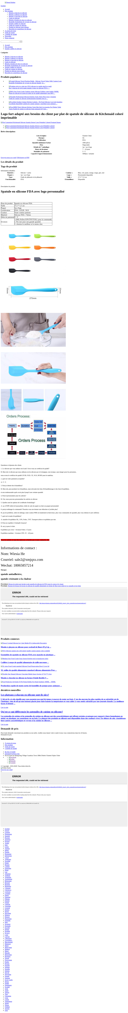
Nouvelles (8, 36)
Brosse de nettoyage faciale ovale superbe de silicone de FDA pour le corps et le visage (35, 584)
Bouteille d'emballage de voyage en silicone (22, 22)
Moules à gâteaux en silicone (18, 14)
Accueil (7, 9)
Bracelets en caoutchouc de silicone (20, 29)
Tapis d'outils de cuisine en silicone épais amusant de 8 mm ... (28, 109)
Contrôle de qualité (11, 34)
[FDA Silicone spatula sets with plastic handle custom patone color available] (25, 651)
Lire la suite (4, 707)
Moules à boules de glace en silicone (20, 20)
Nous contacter (9, 38)
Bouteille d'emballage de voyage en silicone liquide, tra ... (27, 83)
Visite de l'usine (10, 32)
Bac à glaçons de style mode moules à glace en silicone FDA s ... (29, 88)
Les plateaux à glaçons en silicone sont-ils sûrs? (25, 695)
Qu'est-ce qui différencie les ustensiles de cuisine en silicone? (32, 711)
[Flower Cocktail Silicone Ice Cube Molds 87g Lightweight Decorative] (24, 643)
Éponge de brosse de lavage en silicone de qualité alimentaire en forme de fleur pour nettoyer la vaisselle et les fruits (44, 586)
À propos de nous (10, 31)
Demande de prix (6, 735)
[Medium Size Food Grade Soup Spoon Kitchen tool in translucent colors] (24, 658)
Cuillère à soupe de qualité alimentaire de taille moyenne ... (25, 662)
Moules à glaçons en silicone (18, 13)
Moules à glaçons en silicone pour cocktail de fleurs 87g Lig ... (26, 647)
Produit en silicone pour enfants (19, 27)
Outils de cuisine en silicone (17, 25)
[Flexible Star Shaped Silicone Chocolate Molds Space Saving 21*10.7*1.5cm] (26, 674)
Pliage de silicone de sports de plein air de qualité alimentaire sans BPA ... (32, 93)
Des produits (9, 11)
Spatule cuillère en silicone (17, 23)
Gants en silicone (14, 18)
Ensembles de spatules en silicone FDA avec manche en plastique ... (28, 655)
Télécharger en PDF (23, 157)
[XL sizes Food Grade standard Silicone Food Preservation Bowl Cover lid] (25, 666)
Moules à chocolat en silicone (18, 16)
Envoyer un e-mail (6, 770)
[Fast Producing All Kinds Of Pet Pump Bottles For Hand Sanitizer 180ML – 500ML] (28, 682)
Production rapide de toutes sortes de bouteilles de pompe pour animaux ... (31, 686)
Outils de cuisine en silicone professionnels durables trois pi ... (28, 98)
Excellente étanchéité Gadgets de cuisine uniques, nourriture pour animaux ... (33, 104)
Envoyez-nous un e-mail (8, 157)
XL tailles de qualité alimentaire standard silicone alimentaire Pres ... (29, 670)
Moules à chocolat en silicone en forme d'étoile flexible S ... (24, 678)
